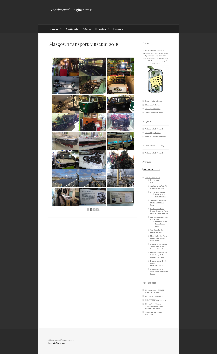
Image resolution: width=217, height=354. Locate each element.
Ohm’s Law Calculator (153, 105)
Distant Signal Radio (152, 133)
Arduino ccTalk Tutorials (154, 129)
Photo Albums (100, 29)
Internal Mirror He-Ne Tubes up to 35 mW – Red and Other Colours (159, 246)
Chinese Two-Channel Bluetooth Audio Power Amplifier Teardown (154, 306)
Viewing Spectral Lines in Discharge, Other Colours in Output (158, 255)
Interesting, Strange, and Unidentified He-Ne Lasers (159, 271)
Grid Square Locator (152, 109)
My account (118, 29)
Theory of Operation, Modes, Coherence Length (158, 202)
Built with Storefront (56, 343)
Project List (87, 29)
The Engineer (53, 29)
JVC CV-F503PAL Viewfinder (155, 300)
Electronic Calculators (153, 101)
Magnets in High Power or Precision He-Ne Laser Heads (159, 238)
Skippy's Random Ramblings (155, 137)
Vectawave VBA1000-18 (154, 296)
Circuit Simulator (72, 29)
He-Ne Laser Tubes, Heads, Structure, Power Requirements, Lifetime (159, 211)
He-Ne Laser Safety (157, 192)
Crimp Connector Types (154, 113)
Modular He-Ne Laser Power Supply (161, 224)
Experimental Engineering (70, 9)
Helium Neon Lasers (152, 178)
